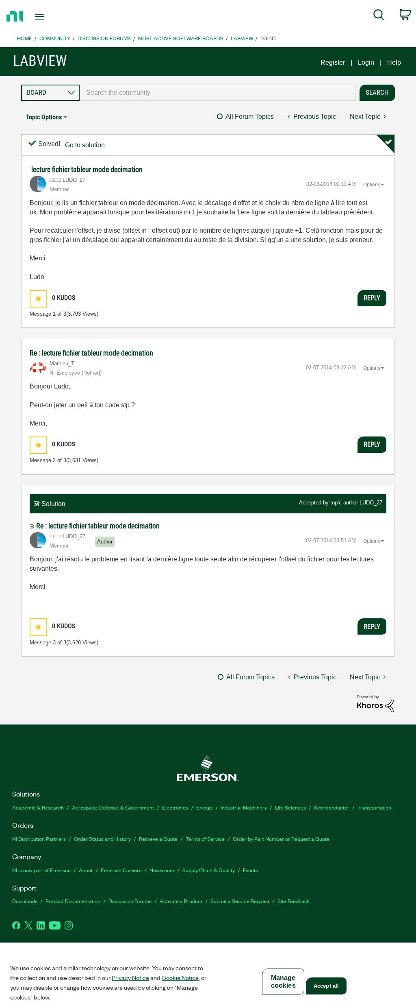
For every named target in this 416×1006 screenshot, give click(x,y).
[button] (38, 298)
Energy (204, 807)
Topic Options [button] (44, 117)
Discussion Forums (104, 38)
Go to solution (85, 145)
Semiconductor (331, 807)
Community (54, 38)
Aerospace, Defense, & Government (113, 807)
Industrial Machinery (244, 807)
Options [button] (371, 185)
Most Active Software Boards (180, 38)
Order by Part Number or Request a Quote (281, 838)
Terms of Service (205, 838)
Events (250, 870)
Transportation (374, 807)
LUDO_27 (371, 503)
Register (333, 62)
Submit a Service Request (239, 901)
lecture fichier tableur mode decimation (87, 169)
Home (24, 38)
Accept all (326, 986)
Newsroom (162, 870)
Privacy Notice (130, 977)
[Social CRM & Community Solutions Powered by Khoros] (375, 703)
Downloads (24, 901)
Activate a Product (181, 901)
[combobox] (217, 93)
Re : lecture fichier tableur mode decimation (91, 353)
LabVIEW (242, 38)
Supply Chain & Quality (208, 870)
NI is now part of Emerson (41, 870)
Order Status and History (102, 838)
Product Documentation (73, 901)
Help (394, 62)
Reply (372, 298)
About (86, 870)
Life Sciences (290, 807)
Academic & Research (38, 807)
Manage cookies (283, 981)
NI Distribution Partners (39, 838)
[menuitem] (379, 16)
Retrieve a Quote (158, 838)
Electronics (175, 807)
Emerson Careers (121, 870)
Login (366, 62)
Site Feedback (293, 901)
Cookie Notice (180, 977)
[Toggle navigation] (54, 16)
